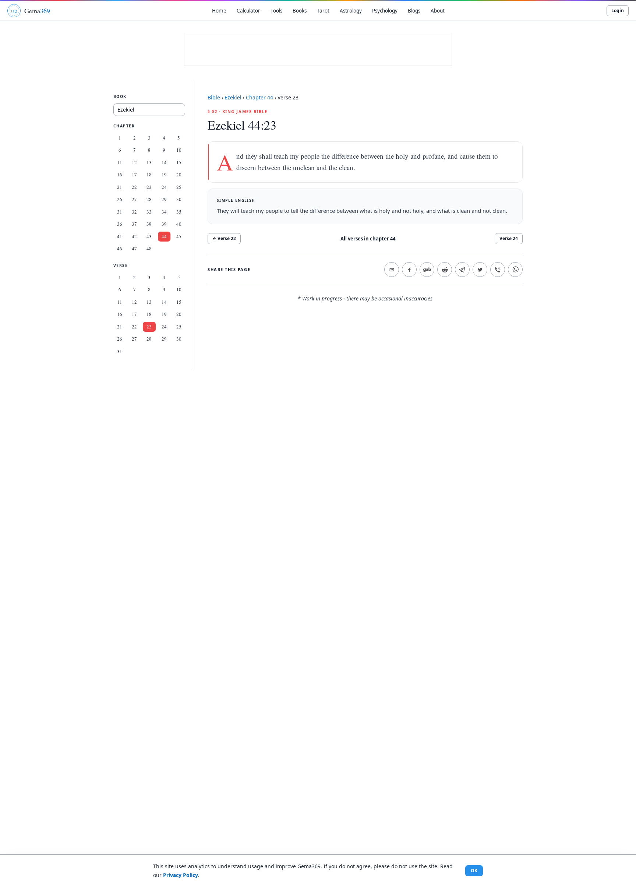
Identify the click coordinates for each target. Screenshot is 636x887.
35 (178, 211)
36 (119, 224)
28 (149, 199)
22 (134, 187)
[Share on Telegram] (462, 270)
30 (178, 199)
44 (164, 236)
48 (149, 248)
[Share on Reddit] (445, 270)
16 (119, 174)
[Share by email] (392, 270)
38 (149, 224)
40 (178, 224)
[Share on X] (480, 270)
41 (119, 236)
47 (134, 248)
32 (134, 211)
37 (134, 224)
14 (164, 162)
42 (134, 236)
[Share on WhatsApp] (515, 270)
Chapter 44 (259, 97)
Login (617, 10)
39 (164, 224)
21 (119, 187)
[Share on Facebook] (409, 270)
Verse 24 (508, 238)
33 (149, 211)
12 (134, 162)
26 (119, 199)
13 (149, 162)
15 (178, 162)
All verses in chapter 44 (367, 238)
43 (149, 236)
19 (164, 174)
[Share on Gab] (427, 270)
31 (119, 211)
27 (134, 199)
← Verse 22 (224, 238)
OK (474, 870)
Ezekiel (233, 97)
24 (164, 187)
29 (164, 199)
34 (164, 211)
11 (119, 162)
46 (119, 248)
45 (178, 236)
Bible (214, 97)
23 (149, 187)
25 (178, 187)
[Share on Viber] (498, 270)
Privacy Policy (180, 875)
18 (149, 174)
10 (178, 150)
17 (134, 174)
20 (178, 174)
